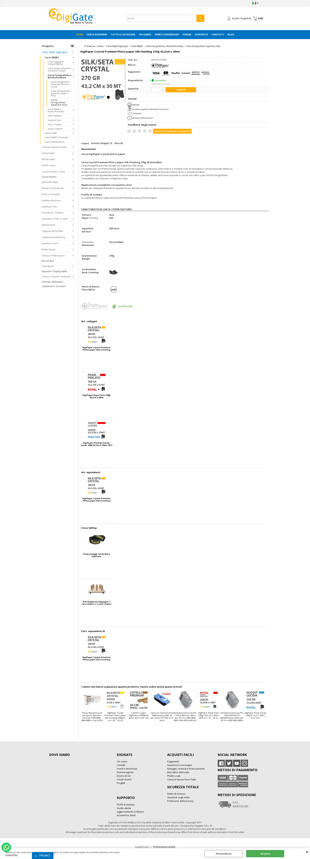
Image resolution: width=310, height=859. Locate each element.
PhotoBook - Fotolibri (53, 212)
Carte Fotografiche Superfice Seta (59, 102)
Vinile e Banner (55, 128)
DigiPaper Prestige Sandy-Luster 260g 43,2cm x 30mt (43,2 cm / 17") (96, 444)
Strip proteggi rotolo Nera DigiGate (96, 555)
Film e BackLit (54, 115)
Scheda (85, 143)
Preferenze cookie (164, 846)
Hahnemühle (48, 153)
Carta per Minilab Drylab (54, 147)
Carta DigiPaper (97, 34)
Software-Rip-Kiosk (51, 200)
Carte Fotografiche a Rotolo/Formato (59, 76)
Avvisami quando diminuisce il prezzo (150, 109)
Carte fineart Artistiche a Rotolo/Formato (59, 69)
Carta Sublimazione (54, 141)
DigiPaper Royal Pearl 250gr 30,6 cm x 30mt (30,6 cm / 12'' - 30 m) (208, 715)
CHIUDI (307, 852)
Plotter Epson (48, 249)
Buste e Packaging (51, 194)
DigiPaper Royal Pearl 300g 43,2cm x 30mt (96, 396)
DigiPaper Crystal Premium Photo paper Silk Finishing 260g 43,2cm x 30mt (96, 348)
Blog (230, 34)
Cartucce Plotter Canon (53, 171)
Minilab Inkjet (48, 159)
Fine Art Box (48, 260)
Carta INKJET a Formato (56, 137)
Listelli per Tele (49, 206)
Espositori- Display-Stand (54, 271)
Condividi (136, 113)
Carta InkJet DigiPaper (54, 52)
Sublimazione (48, 224)
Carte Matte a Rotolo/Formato (56, 110)
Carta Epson (48, 266)
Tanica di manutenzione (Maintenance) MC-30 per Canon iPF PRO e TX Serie (162, 717)
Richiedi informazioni (142, 118)
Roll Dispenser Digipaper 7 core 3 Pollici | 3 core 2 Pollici (96, 602)
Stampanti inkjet (50, 182)
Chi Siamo (145, 34)
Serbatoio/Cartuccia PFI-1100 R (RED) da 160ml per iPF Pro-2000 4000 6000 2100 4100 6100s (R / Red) (185, 717)
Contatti (218, 34)
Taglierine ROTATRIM (52, 231)
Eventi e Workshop (167, 34)
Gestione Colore (50, 243)
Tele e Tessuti (55, 124)
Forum (187, 34)
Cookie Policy (11, 855)
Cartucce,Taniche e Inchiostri (56, 276)
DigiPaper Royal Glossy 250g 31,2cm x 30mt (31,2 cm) (255, 715)
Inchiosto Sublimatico (52, 281)
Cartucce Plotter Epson (53, 255)
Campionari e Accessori (54, 286)
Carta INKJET (52, 57)
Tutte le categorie (123, 34)
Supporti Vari (54, 120)
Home (79, 34)
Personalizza (223, 853)
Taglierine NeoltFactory (53, 237)
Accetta (265, 853)
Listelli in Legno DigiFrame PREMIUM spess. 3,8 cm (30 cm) (139, 715)
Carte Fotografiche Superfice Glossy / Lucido (60, 84)
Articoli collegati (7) (101, 143)
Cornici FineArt (49, 176)
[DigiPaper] (160, 66)
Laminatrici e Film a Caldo (55, 218)
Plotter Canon (49, 165)
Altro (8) (118, 143)
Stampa (135, 104)
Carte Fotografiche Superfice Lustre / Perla (60, 93)
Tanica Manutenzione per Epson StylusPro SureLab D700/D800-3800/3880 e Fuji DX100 (92, 717)
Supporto (201, 34)
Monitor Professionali (53, 188)
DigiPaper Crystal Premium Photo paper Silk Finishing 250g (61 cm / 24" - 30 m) (115, 717)
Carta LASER (51, 133)
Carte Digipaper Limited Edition (56, 63)
